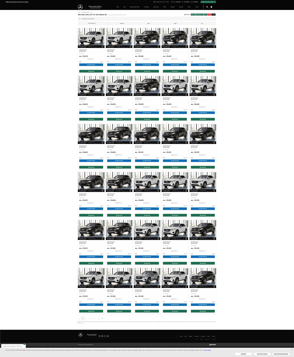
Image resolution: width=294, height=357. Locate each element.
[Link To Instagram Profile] (108, 336)
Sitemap (201, 339)
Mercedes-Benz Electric (135, 7)
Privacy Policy (207, 339)
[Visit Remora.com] (212, 345)
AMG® (165, 7)
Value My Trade (91, 71)
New (124, 7)
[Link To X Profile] (102, 336)
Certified (190, 336)
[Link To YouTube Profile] (105, 336)
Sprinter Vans (156, 7)
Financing (181, 7)
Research (172, 7)
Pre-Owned (146, 7)
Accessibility (214, 339)
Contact (197, 7)
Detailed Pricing (90, 58)
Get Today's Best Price (91, 64)
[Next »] (102, 318)
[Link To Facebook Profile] (99, 336)
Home (118, 7)
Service (189, 7)
